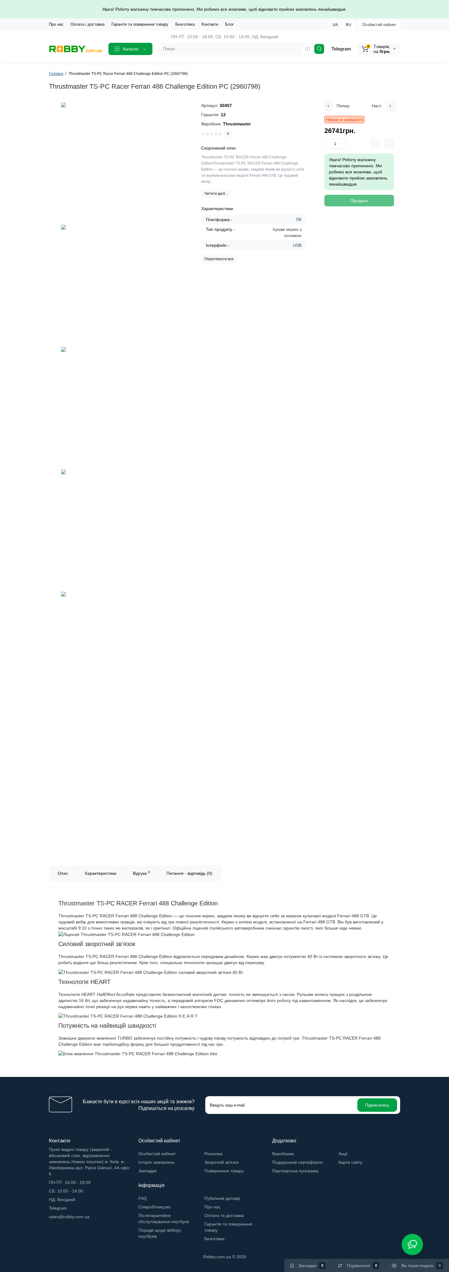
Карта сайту (350, 1162)
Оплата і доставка (87, 24)
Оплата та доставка (224, 1215)
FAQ (142, 1198)
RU (348, 25)
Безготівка (185, 24)
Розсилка (213, 1153)
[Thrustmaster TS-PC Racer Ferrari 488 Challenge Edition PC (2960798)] (122, 163)
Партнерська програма (295, 1170)
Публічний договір (222, 1198)
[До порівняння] (375, 144)
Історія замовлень (156, 1162)
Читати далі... (216, 193)
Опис (63, 873)
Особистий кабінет (379, 24)
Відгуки (141, 873)
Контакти (210, 24)
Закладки (147, 1170)
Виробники (283, 1153)
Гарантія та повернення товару (139, 24)
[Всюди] (307, 49)
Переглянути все (219, 259)
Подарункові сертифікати (297, 1162)
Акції (343, 1153)
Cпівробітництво (154, 1206)
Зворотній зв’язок (221, 1162)
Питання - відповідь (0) (189, 873)
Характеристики (100, 873)
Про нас (56, 24)
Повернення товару (224, 1170)
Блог (229, 24)
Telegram (341, 48)
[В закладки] (389, 144)
